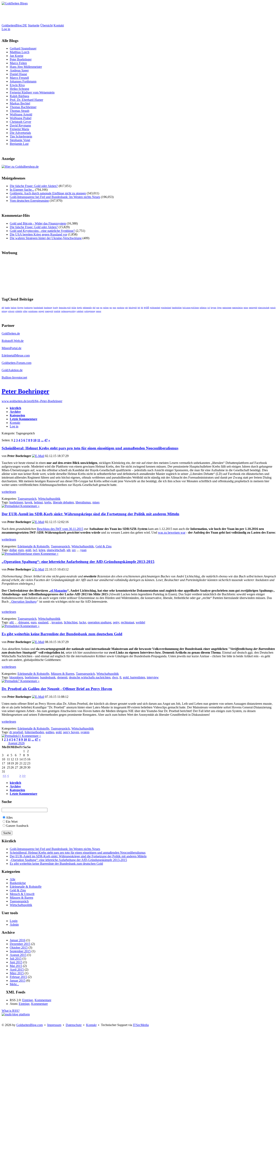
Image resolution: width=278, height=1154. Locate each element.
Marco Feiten (18, 63)
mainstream (226, 308)
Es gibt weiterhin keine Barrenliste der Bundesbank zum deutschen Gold (62, 634)
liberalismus (83, 502)
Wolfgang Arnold (21, 114)
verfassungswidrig (68, 311)
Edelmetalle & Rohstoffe (33, 546)
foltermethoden (34, 732)
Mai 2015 (16, 966)
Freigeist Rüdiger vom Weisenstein (32, 92)
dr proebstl (16, 732)
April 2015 (17, 969)
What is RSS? (11, 1010)
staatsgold (49, 311)
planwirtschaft (263, 308)
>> (24, 775)
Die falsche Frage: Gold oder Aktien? (34, 186)
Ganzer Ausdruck (17, 825)
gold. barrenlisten (134, 677)
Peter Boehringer (21, 59)
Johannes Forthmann (23, 81)
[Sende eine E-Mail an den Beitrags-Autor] (38, 456)
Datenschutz (74, 1025)
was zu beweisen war (171, 532)
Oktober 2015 (19, 947)
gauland (43, 622)
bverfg (55, 308)
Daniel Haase (18, 74)
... (42, 440)
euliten (106, 308)
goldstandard (155, 308)
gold (146, 307)
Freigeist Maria (19, 129)
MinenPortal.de (11, 348)
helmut (38, 502)
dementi (62, 677)
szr (73, 550)
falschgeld (133, 308)
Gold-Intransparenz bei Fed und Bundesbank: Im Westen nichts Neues (55, 197)
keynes (213, 308)
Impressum (54, 1025)
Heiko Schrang (19, 88)
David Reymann (20, 125)
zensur (98, 311)
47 (46, 440)
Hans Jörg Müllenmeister (26, 66)
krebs (47, 502)
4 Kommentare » (28, 506)
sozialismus (33, 311)
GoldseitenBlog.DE (14, 25)
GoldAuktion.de (12, 370)
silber (25, 311)
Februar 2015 (18, 977)
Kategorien (17, 415)
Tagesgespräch (27, 498)
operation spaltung (99, 622)
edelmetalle (87, 308)
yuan (83, 550)
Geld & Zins (103, 546)
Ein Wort (12, 821)
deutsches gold (65, 308)
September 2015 (20, 951)
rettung (4, 311)
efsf (94, 308)
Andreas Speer (19, 70)
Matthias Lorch (19, 52)
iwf (208, 308)
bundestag (48, 308)
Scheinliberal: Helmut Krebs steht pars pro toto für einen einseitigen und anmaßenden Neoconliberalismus (90, 448)
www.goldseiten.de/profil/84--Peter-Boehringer (32, 401)
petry (116, 622)
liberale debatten (63, 502)
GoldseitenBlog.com (29, 1025)
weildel (140, 622)
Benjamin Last (19, 143)
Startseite (33, 25)
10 (34, 440)
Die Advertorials (20, 132)
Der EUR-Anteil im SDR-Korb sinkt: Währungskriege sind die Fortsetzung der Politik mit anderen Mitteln (90, 514)
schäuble (18, 311)
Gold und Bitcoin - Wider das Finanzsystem (38, 223)
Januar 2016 (17, 940)
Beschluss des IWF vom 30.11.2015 (60, 529)
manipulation (237, 308)
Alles (9, 817)
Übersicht (46, 25)
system (85, 732)
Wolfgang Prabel (20, 118)
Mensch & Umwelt (22, 894)
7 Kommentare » (28, 681)
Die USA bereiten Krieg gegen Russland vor (38, 234)
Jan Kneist (16, 55)
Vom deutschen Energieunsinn (29, 200)
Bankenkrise (18, 883)
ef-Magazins (58, 590)
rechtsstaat (127, 622)
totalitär (57, 311)
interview (153, 677)
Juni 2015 (16, 962)
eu (101, 307)
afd (3, 308)
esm (97, 308)
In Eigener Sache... (22, 189)
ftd (142, 308)
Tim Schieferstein (21, 136)
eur (110, 308)
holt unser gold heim (191, 308)
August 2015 (18, 955)
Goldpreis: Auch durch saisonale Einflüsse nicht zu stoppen (48, 193)
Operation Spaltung (24, 601)
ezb (126, 308)
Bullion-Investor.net (14, 377)
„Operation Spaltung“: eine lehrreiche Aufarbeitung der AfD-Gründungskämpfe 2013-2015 (78, 561)
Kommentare (43, 1000)
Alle (12, 879)
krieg (42, 550)
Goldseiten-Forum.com (16, 362)
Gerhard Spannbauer (23, 48)
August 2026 (16, 743)
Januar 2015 (17, 980)
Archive (15, 411)
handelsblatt (177, 308)
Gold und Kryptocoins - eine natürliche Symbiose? (42, 230)
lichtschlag (71, 622)
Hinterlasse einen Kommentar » (38, 553)
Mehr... (14, 984)
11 (38, 440)
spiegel (41, 311)
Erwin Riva (17, 85)
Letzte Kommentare (23, 419)
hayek (28, 502)
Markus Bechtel (20, 103)
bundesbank (38, 308)
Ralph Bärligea (19, 96)
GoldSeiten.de (11, 333)
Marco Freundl (19, 77)
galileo (50, 732)
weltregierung (89, 311)
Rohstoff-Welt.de (13, 340)
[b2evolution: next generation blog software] (16, 1014)
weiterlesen (9, 491)
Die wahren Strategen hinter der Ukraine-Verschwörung (46, 238)
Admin (14, 924)
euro (114, 308)
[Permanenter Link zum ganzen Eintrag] (10, 506)
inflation (203, 308)
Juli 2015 (16, 958)
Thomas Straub (19, 110)
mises (246, 308)
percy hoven (71, 732)
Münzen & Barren (62, 673)
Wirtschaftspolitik (49, 498)
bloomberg (16, 677)
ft (120, 677)
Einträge (27, 1000)
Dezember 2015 (20, 944)
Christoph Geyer (20, 121)
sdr (68, 550)
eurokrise (120, 308)
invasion (56, 622)
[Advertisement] (76, 14)
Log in (6, 29)
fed (139, 308)
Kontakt (59, 25)
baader (7, 308)
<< (4, 775)
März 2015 (17, 973)
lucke (82, 622)
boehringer (28, 308)
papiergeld (253, 308)
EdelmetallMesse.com (16, 355)
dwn (115, 677)
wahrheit (80, 311)
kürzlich (15, 408)
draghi (79, 308)
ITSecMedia (141, 1025)
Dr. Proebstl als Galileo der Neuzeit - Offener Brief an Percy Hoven (57, 689)
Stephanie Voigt (20, 140)
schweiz (11, 311)
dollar (73, 308)
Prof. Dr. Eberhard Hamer (26, 99)
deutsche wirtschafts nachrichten (90, 677)
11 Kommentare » (29, 736)
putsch (273, 308)
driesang (23, 622)
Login (14, 921)
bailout (13, 308)
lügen (219, 308)
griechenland (166, 308)
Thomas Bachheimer (23, 107)
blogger (20, 308)
